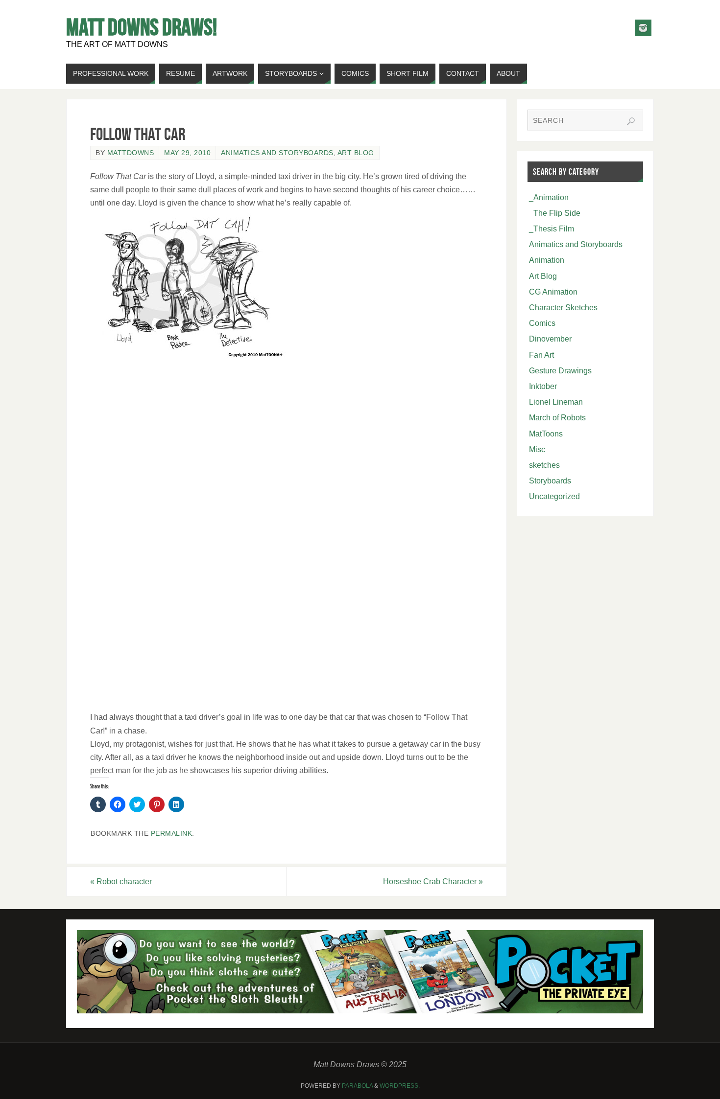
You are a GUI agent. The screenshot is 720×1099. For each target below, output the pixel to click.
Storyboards (550, 481)
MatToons (546, 434)
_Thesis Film (551, 229)
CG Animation (553, 292)
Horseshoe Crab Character (433, 881)
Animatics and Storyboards (277, 153)
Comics (542, 323)
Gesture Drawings (560, 370)
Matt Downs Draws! (141, 27)
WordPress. (400, 1085)
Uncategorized (554, 496)
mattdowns (130, 153)
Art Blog (355, 153)
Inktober (543, 386)
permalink (171, 833)
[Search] (631, 121)
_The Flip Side (554, 213)
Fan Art (541, 355)
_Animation (549, 197)
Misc (537, 449)
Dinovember (550, 339)
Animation (546, 260)
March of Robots (557, 417)
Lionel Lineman (556, 402)
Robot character (121, 881)
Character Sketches (563, 307)
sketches (544, 465)
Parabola (357, 1085)
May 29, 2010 (187, 153)
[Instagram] (643, 28)
